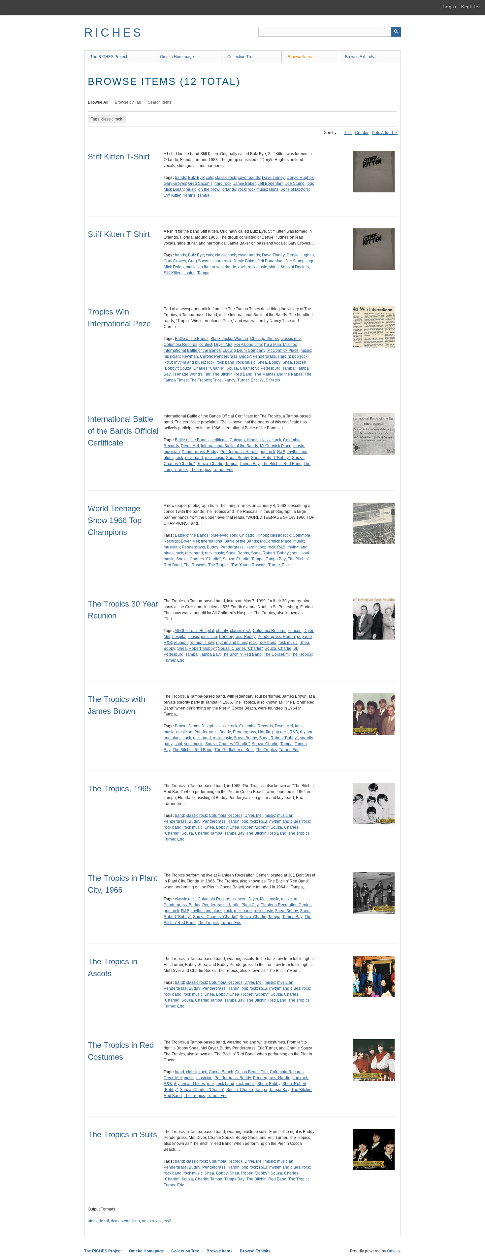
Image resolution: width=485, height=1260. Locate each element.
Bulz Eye (196, 177)
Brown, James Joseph (194, 726)
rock (242, 189)
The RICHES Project (108, 56)
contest (205, 344)
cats (209, 177)
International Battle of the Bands (192, 350)
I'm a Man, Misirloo (280, 344)
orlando (229, 189)
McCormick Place (283, 350)
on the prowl (209, 189)
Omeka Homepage (177, 56)
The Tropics (200, 380)
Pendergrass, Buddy (232, 356)
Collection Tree (241, 56)
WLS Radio (270, 380)
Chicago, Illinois (264, 338)
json (136, 1221)
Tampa (203, 195)
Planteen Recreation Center (286, 905)
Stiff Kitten (172, 195)
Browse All (98, 102)
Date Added (383, 132)
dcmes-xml (120, 1221)
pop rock (299, 356)
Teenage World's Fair (191, 374)
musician (172, 356)
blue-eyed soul (223, 535)
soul (296, 553)
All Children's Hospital (194, 630)
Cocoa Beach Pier (251, 1072)
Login (449, 6)
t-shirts (189, 195)
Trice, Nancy (224, 380)
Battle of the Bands (192, 338)
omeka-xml (152, 1221)
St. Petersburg (267, 368)
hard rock (222, 183)
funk (299, 726)
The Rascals (195, 565)
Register (470, 6)
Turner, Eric (247, 380)
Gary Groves (175, 183)
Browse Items (300, 56)
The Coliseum (276, 654)
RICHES (113, 32)
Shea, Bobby (268, 362)
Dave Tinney (273, 177)
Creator (362, 132)
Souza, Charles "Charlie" (202, 368)
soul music (193, 744)
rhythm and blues (189, 362)
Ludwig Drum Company (244, 350)
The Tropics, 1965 (119, 788)
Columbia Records (180, 344)
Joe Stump (295, 183)
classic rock (225, 177)
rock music (257, 189)
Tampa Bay (250, 463)
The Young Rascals (248, 565)
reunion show (202, 642)
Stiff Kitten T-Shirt (119, 156)
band (179, 815)
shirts (273, 189)
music (191, 189)
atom (92, 1221)
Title (348, 132)
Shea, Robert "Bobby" (270, 457)
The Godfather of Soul (234, 749)
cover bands (249, 177)
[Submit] (396, 32)
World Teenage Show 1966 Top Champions (115, 520)
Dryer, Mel (223, 344)
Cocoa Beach (221, 1072)
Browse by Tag (128, 102)
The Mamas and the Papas (278, 374)
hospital (179, 636)
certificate (219, 440)
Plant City (250, 905)
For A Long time (248, 344)
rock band (225, 362)
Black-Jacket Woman (229, 338)
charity (222, 630)
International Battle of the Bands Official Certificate (123, 430)
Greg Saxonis (200, 183)
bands (180, 177)
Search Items (159, 102)
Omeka (393, 1251)
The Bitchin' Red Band (232, 374)
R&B (168, 362)
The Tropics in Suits (122, 1134)
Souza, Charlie (239, 368)
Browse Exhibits (359, 56)
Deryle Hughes (300, 177)
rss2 (167, 1221)
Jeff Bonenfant (270, 183)
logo (310, 183)
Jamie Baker (244, 183)
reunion (181, 642)
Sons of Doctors (294, 189)
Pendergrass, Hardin (271, 356)
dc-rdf (104, 1221)
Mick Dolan (174, 189)
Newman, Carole (197, 356)
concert (295, 630)
